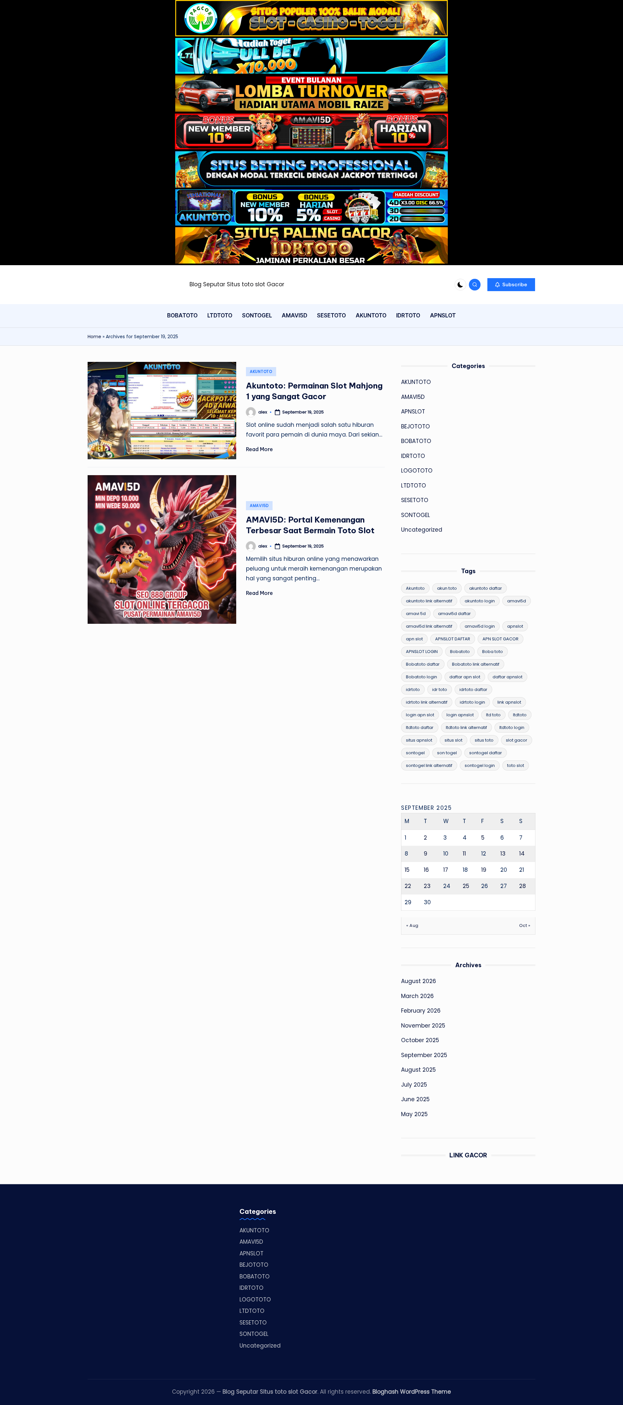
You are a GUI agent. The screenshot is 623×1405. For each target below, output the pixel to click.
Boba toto (492, 651)
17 (445, 870)
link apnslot (509, 702)
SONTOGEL (415, 515)
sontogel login (480, 765)
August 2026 (418, 981)
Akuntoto (415, 588)
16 (426, 870)
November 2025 (423, 1025)
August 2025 (418, 1070)
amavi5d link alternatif (429, 626)
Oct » (525, 925)
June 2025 (415, 1099)
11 (464, 853)
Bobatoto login (421, 677)
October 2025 (420, 1040)
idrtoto (413, 689)
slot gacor (516, 740)
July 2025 (414, 1085)
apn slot (414, 639)
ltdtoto (520, 715)
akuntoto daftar (485, 588)
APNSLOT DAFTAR (452, 639)
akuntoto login (480, 601)
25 (466, 886)
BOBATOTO (416, 441)
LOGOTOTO (417, 470)
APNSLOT (413, 411)
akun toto (447, 588)
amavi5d (516, 601)
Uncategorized (421, 530)
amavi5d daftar (454, 613)
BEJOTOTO (415, 426)
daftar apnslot (507, 677)
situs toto (484, 740)
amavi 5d (416, 613)
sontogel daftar (485, 753)
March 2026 (417, 996)
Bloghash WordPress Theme (412, 1392)
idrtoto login (472, 702)
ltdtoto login (511, 727)
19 (483, 870)
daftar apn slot (464, 677)
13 (503, 853)
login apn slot (420, 715)
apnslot (515, 626)
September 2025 (424, 1055)
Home (94, 336)
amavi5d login (480, 626)
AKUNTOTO (261, 371)
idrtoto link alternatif (426, 702)
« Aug (412, 925)
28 (522, 886)
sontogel (415, 753)
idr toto (439, 689)
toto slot (515, 765)
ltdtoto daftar (420, 727)
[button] (511, 284)
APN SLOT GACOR (501, 639)
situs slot (453, 740)
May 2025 (414, 1114)
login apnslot (460, 715)
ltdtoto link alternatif (466, 727)
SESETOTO (414, 500)
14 (522, 853)
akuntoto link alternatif (429, 601)
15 (407, 870)
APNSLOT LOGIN (422, 651)
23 (427, 886)
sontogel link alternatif (429, 765)
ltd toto (493, 715)
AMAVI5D (259, 505)
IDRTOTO (413, 456)
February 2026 (421, 1011)
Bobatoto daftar (423, 664)
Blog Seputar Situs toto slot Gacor (236, 284)
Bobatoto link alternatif (475, 664)
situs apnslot (419, 740)
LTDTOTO (413, 485)
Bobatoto (460, 651)
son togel (447, 753)
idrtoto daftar (473, 689)
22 (408, 886)
